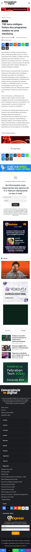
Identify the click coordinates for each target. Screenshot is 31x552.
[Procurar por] (29, 3)
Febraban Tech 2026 (6, 469)
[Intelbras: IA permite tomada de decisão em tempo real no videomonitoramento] (6, 338)
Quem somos (4, 407)
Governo (9, 17)
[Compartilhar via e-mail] (3, 48)
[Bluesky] (27, 508)
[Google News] (15, 149)
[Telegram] (27, 44)
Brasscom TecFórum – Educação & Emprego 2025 (14, 494)
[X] (7, 44)
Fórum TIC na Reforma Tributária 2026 (11, 482)
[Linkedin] (11, 44)
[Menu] (2, 3)
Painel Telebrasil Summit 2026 (9, 479)
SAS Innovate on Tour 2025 (8, 492)
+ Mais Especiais (5, 499)
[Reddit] (15, 44)
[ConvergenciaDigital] (10, 3)
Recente (7, 330)
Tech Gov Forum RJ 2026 (8, 487)
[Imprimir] (7, 48)
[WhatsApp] (23, 44)
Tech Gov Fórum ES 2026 (8, 484)
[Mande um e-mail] (13, 37)
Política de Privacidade (7, 412)
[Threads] (23, 508)
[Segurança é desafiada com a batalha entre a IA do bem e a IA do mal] (6, 355)
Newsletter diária (5, 415)
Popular (23, 330)
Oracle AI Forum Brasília (7, 489)
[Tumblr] (15, 155)
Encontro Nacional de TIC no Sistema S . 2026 (13, 476)
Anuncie (3, 410)
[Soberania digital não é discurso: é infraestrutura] (6, 348)
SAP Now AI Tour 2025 (7, 497)
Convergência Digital (8, 37)
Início (4, 17)
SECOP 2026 (4, 474)
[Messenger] (19, 44)
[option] (15, 270)
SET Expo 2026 (5, 471)
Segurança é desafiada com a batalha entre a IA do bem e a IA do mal (20, 355)
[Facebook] (3, 44)
